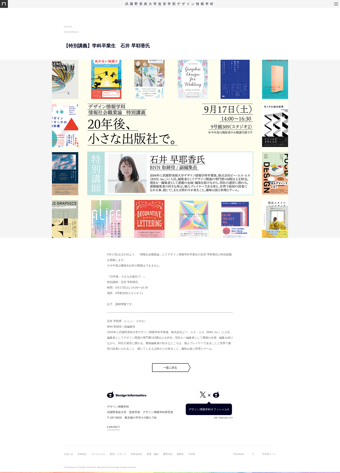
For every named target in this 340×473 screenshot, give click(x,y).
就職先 (180, 454)
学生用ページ (269, 454)
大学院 (191, 454)
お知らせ (68, 454)
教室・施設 (153, 454)
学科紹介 (82, 454)
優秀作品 (167, 454)
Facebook (238, 454)
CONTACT (113, 427)
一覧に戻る (170, 367)
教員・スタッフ (118, 454)
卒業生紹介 (136, 454)
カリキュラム (98, 454)
